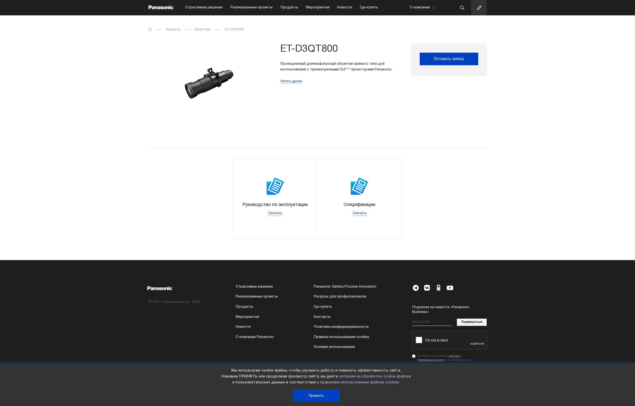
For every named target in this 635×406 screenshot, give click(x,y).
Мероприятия (317, 7)
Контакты (322, 317)
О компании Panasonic (255, 337)
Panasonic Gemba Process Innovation (345, 286)
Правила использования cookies (341, 337)
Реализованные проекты (251, 7)
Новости (344, 7)
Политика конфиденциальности (341, 327)
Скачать (275, 213)
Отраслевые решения (203, 7)
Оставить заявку (449, 59)
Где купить (369, 7)
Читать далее (291, 81)
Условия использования (334, 347)
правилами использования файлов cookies (359, 382)
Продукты (289, 7)
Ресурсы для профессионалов (340, 296)
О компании (420, 7)
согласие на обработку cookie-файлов (375, 376)
